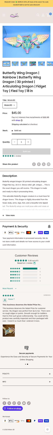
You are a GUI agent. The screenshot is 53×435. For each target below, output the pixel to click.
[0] (48, 15)
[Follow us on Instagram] (14, 403)
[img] (8, 295)
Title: (9, 100)
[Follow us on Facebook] (4, 403)
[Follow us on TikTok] (29, 403)
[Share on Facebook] (34, 164)
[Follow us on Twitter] (9, 403)
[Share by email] (48, 164)
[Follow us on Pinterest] (19, 403)
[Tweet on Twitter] (44, 164)
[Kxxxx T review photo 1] (9, 330)
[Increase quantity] (28, 142)
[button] (8, 156)
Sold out (26, 151)
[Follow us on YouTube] (24, 403)
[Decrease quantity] (14, 142)
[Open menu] (4, 15)
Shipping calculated (20, 124)
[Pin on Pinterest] (39, 164)
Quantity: (6, 142)
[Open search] (38, 15)
